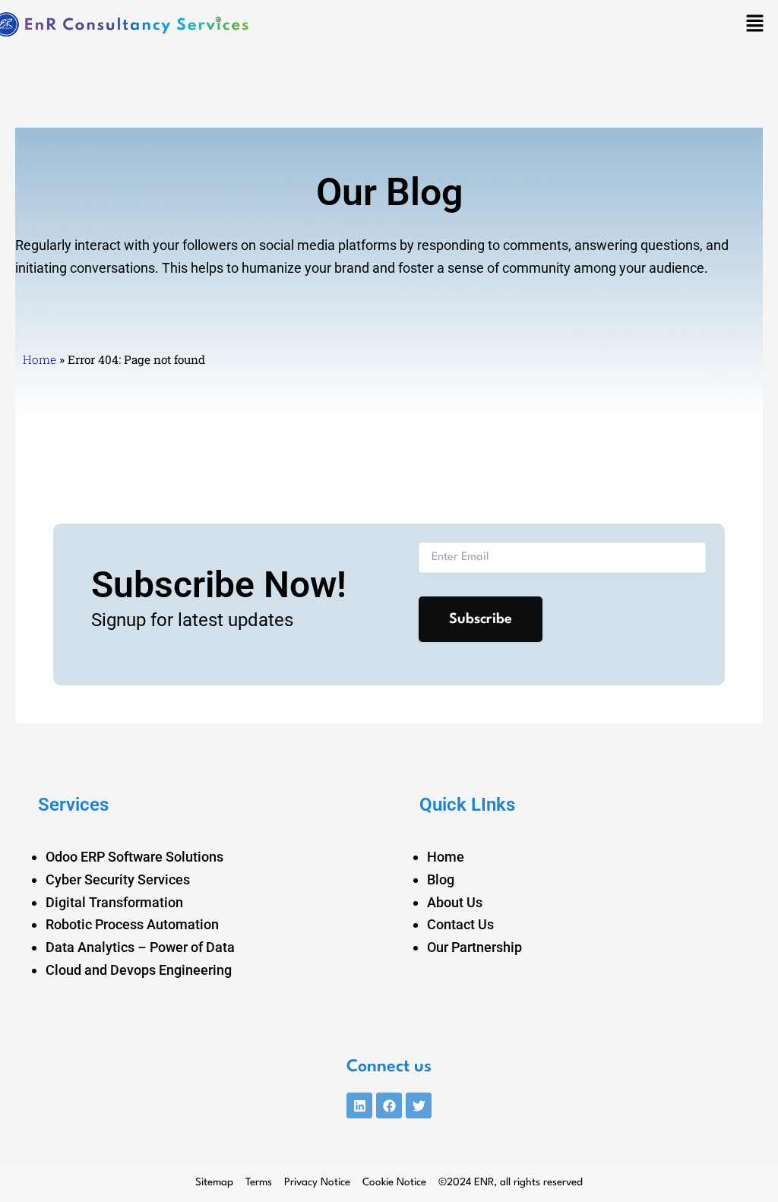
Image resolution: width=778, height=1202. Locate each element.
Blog (440, 879)
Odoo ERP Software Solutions (134, 857)
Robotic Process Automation (132, 924)
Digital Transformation (114, 902)
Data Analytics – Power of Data (140, 947)
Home (39, 359)
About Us (454, 902)
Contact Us (460, 924)
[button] (755, 25)
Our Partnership (474, 947)
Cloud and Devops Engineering (139, 970)
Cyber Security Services (118, 879)
